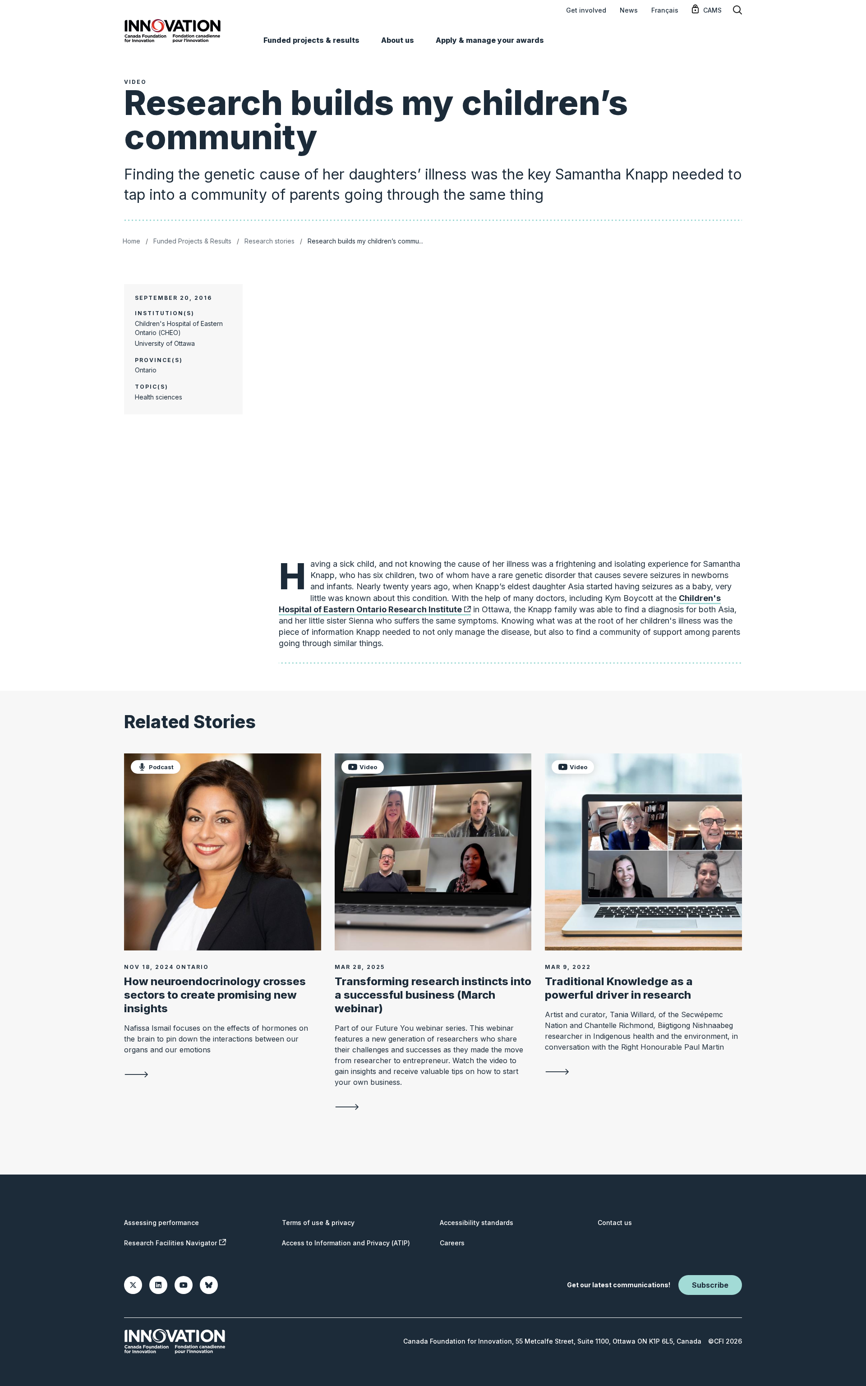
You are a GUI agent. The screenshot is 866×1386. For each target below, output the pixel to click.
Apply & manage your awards (490, 40)
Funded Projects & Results (192, 241)
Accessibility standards (476, 1222)
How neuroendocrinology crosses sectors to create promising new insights (215, 995)
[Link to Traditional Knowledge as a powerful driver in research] (643, 851)
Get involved (586, 10)
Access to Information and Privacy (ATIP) (346, 1243)
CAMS (712, 10)
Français (664, 10)
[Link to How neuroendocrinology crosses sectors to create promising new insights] (222, 851)
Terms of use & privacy (318, 1222)
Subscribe (710, 1285)
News (629, 10)
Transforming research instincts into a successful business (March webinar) (433, 995)
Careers (452, 1243)
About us (397, 40)
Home (131, 241)
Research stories (269, 241)
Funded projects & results (311, 40)
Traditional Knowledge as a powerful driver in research (619, 988)
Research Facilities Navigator (170, 1243)
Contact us (615, 1222)
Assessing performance (161, 1222)
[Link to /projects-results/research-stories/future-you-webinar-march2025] (433, 1106)
